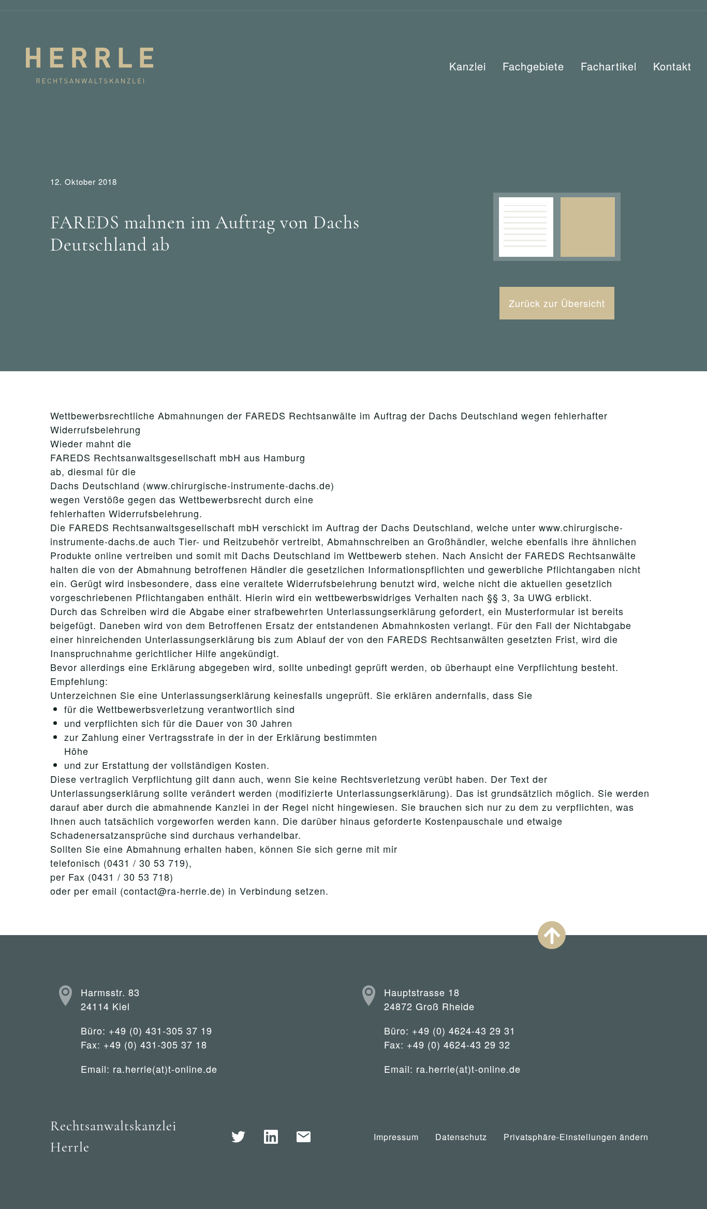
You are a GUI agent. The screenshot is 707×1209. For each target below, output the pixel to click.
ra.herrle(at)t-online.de (165, 1068)
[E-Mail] (303, 1137)
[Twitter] (238, 1137)
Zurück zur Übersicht (557, 303)
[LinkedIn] (271, 1137)
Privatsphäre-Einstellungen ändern (576, 1137)
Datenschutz (461, 1137)
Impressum (396, 1137)
